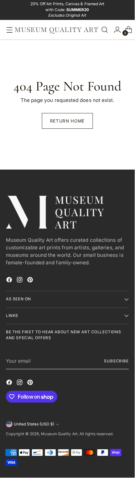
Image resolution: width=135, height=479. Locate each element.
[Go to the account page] (115, 30)
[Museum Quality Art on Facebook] (10, 280)
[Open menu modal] (8, 30)
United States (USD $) (34, 424)
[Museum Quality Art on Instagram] (20, 280)
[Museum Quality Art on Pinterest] (31, 280)
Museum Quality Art (59, 434)
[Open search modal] (104, 30)
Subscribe (116, 361)
